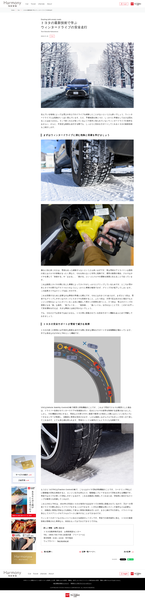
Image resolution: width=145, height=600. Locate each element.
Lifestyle (41, 4)
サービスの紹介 (22, 475)
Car (27, 4)
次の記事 (127, 551)
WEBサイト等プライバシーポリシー (81, 583)
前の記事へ (48, 551)
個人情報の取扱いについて (61, 583)
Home (13, 10)
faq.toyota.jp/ (63, 541)
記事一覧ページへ (88, 551)
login (125, 4)
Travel (33, 4)
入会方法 (21, 480)
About (49, 4)
